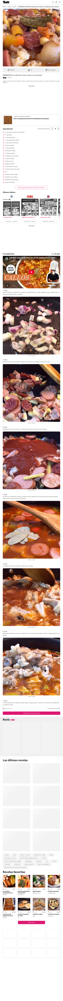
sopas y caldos (25, 855)
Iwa (18, 917)
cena (14, 855)
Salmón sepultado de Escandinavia (24, 892)
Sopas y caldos (12, 6)
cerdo (51, 855)
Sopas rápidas (29, 864)
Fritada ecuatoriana (53, 891)
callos (54, 861)
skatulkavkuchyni (36, 893)
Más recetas (31, 922)
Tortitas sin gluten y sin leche (23, 914)
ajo (47, 861)
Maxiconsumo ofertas (46, 217)
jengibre (7, 864)
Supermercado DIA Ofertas (28, 217)
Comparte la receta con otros (31, 713)
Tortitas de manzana (53, 914)
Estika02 (5, 894)
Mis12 (34, 916)
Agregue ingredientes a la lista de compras (33, 187)
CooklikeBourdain (52, 893)
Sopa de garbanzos (43, 864)
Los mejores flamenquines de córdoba (7, 892)
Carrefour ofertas (8, 217)
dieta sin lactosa (10, 858)
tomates (39, 861)
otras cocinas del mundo (12, 861)
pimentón (17, 864)
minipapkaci (50, 916)
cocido (44, 858)
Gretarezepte (20, 894)
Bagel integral (37, 891)
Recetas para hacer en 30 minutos (15, 867)
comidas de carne (39, 855)
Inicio (4, 6)
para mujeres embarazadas (29, 858)
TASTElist (9, 77)
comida (6, 855)
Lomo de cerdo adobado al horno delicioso (8, 914)
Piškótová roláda (37, 914)
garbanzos (28, 861)
